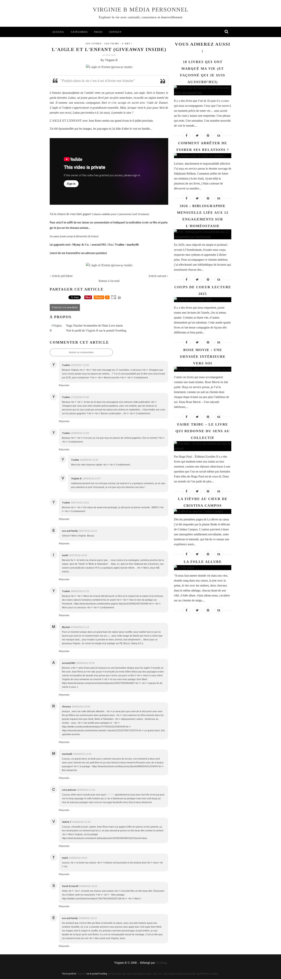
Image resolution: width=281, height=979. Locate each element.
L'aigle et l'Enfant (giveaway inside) (109, 49)
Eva (111, 245)
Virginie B (92, 330)
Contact (115, 32)
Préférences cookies (209, 973)
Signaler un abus (144, 973)
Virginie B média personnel (140, 9)
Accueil (58, 32)
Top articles (116, 973)
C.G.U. (159, 973)
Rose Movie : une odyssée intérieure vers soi (203, 356)
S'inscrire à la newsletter (65, 307)
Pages (98, 32)
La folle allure (203, 562)
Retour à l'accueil (109, 280)
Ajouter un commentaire (81, 352)
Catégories (79, 32)
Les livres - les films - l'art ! (109, 43)
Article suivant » (158, 276)
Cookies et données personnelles (181, 973)
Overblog (161, 962)
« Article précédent (61, 276)
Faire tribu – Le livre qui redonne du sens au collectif (202, 431)
